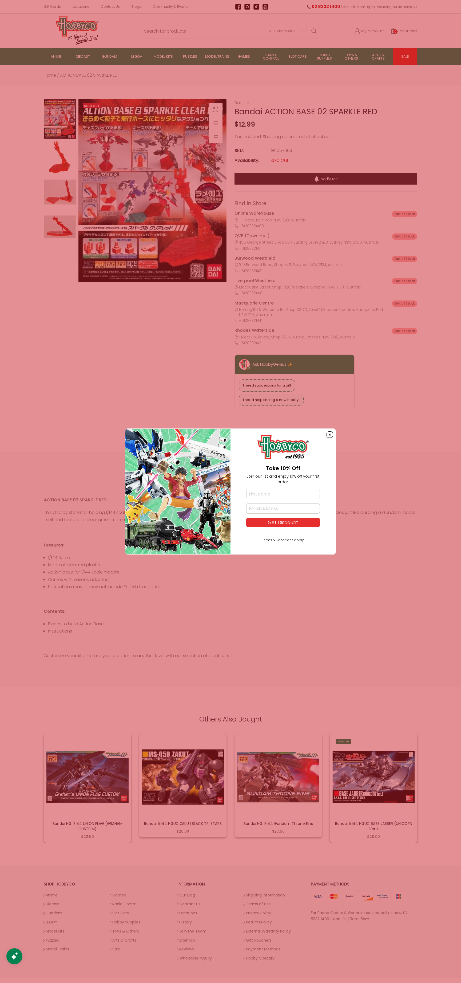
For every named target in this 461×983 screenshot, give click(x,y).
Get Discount (283, 522)
